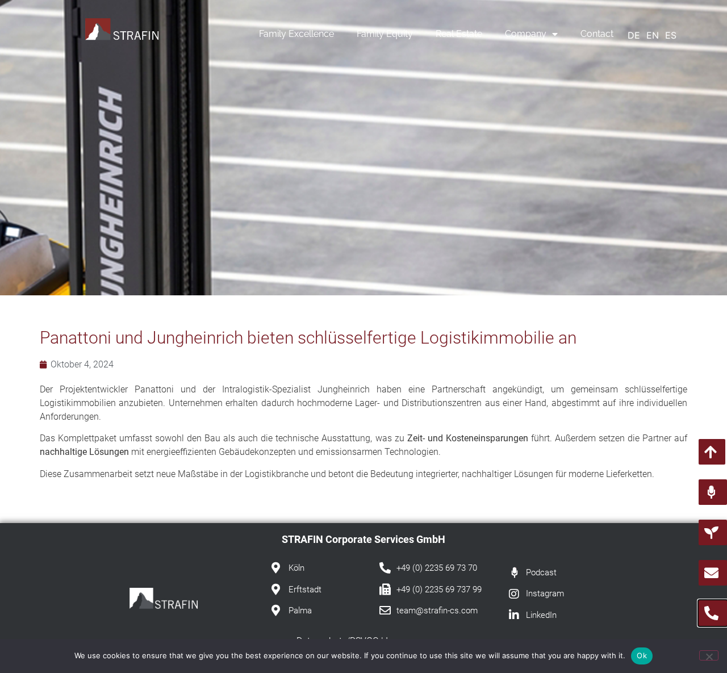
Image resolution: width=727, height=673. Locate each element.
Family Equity (385, 33)
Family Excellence (296, 33)
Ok (642, 655)
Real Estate (459, 33)
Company (525, 33)
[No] (708, 655)
